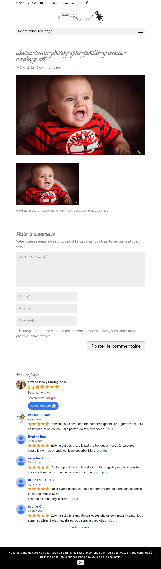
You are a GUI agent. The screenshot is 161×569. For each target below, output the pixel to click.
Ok (80, 562)
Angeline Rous (38, 458)
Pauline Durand (39, 415)
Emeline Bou (37, 436)
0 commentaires (49, 67)
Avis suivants (80, 527)
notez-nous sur (41, 405)
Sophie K (34, 506)
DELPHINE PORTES (41, 480)
